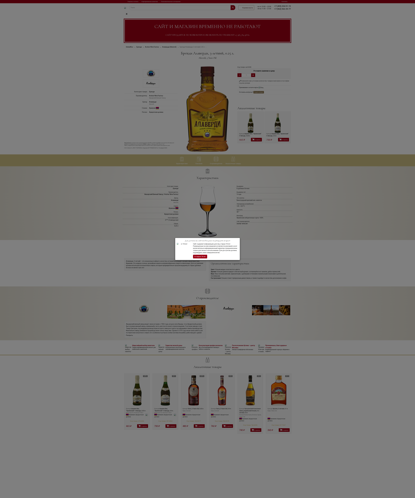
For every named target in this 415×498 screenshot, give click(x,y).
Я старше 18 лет (200, 256)
